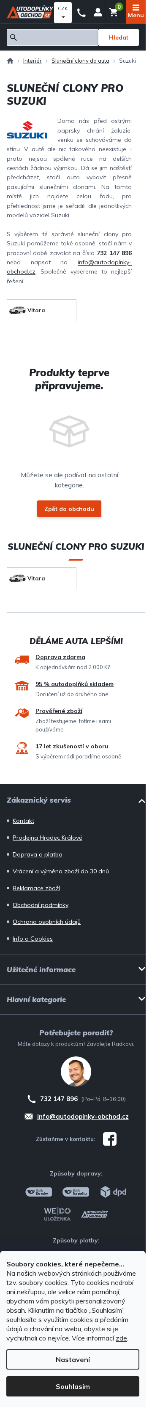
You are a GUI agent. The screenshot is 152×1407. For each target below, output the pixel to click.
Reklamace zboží (36, 888)
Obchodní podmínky (40, 905)
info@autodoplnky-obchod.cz (83, 1116)
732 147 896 (81, 12)
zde (121, 1338)
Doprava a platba (37, 854)
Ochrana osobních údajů (47, 922)
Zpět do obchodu (69, 509)
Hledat (118, 37)
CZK (63, 8)
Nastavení (73, 1359)
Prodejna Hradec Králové (47, 837)
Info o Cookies (33, 938)
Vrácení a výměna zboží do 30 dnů (61, 871)
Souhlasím (73, 1386)
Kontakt (23, 821)
